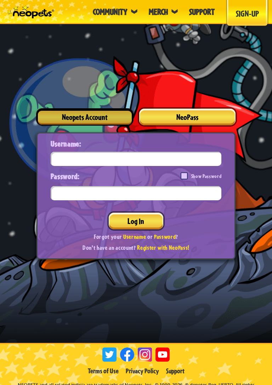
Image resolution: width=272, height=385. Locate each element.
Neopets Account (85, 117)
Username (134, 236)
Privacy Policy (142, 371)
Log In (136, 221)
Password (165, 236)
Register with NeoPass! (163, 247)
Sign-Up (247, 13)
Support (175, 371)
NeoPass (187, 117)
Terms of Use (103, 371)
